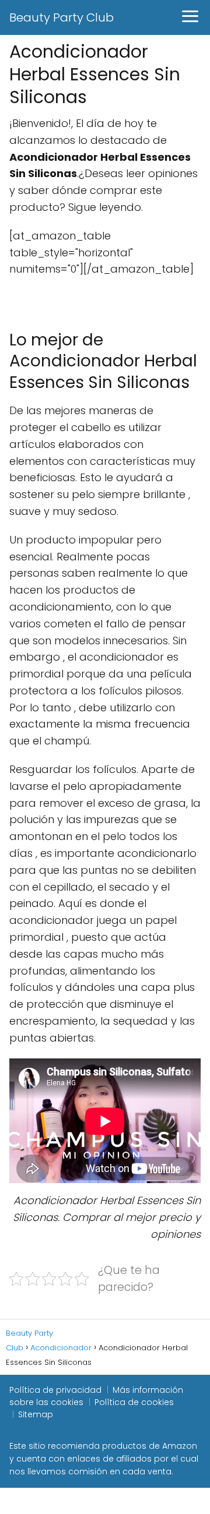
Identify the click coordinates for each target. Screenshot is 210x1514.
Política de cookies (134, 1402)
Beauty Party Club (61, 17)
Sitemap (35, 1414)
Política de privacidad (55, 1390)
